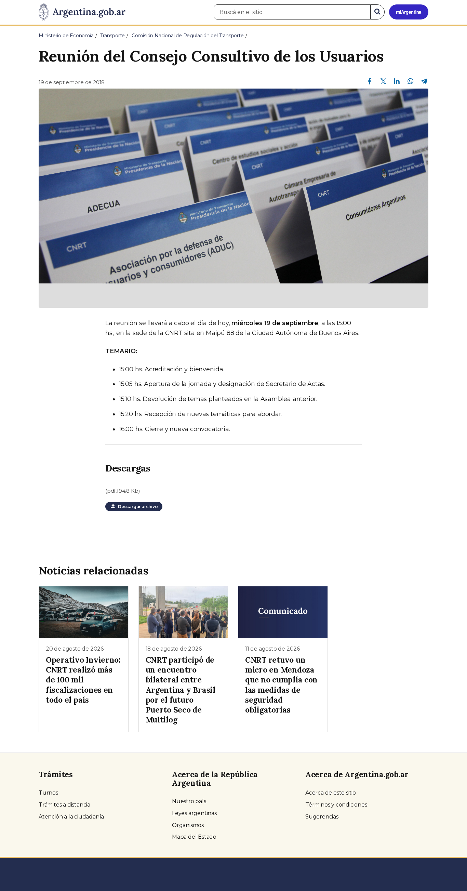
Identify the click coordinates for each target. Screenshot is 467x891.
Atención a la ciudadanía (71, 816)
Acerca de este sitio (330, 792)
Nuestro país (189, 801)
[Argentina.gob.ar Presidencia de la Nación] (82, 12)
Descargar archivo (136, 506)
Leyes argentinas (194, 813)
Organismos (188, 825)
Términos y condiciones (336, 804)
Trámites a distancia (64, 804)
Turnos (48, 792)
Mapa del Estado (194, 837)
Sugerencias (321, 816)
